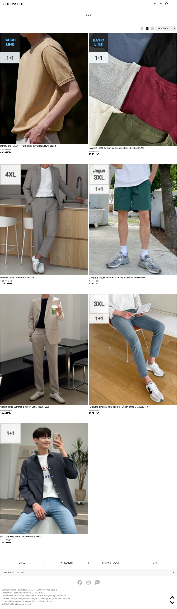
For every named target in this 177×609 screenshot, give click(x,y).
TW (161, 3)
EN (154, 3)
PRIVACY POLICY (117, 563)
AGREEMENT (74, 563)
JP (158, 3)
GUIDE (31, 563)
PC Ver (155, 563)
